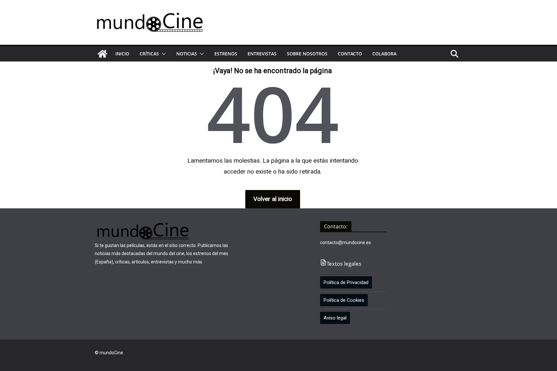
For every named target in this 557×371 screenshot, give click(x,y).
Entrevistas (262, 54)
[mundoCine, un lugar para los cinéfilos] (102, 54)
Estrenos (225, 54)
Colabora (384, 54)
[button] (162, 53)
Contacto (350, 54)
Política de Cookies (344, 300)
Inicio (122, 54)
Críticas (149, 54)
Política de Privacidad (346, 282)
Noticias (186, 54)
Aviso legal (335, 318)
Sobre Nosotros (307, 54)
